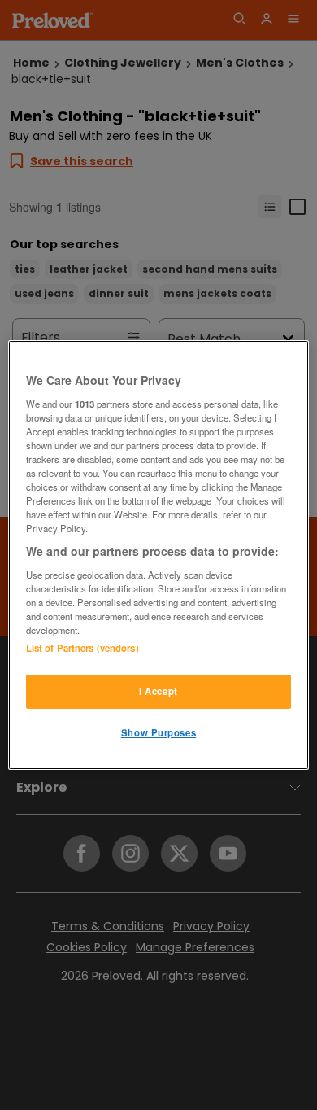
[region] (159, 555)
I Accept (158, 690)
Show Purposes (158, 732)
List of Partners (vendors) (82, 647)
